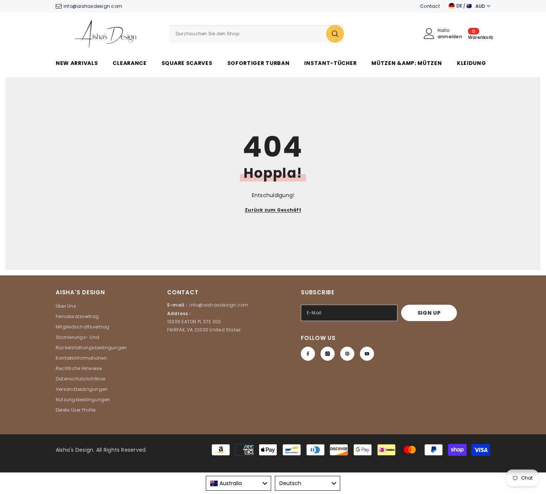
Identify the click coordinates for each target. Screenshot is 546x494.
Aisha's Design (74, 450)
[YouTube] (367, 354)
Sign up (429, 313)
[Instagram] (328, 354)
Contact (430, 6)
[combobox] (247, 34)
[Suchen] (256, 34)
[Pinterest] (347, 354)
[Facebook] (308, 354)
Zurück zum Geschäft (273, 210)
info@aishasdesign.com (93, 6)
